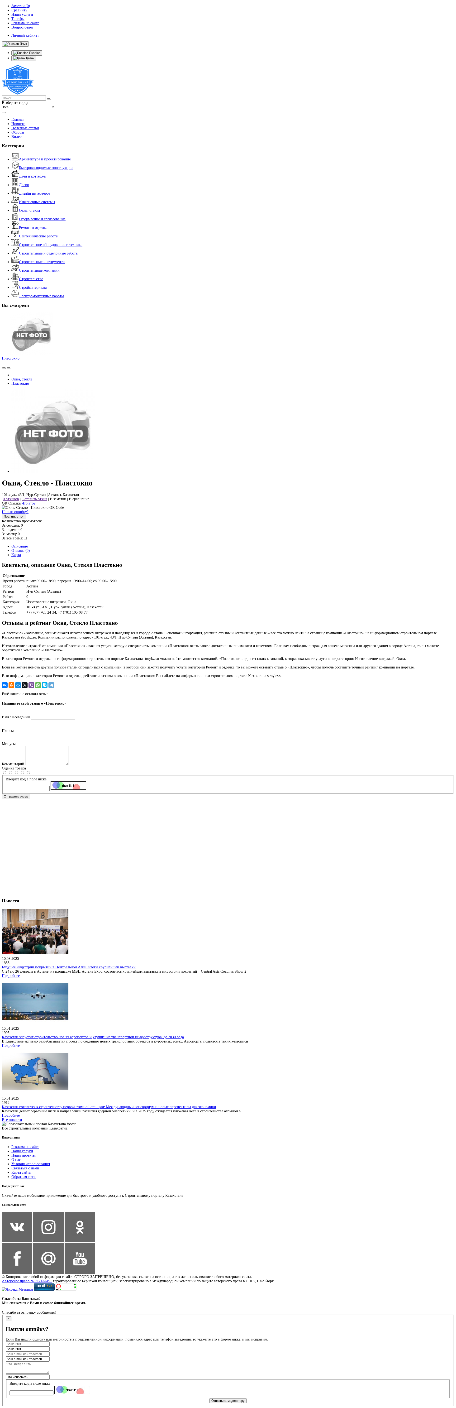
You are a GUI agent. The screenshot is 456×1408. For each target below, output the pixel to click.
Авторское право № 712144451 (27, 1281)
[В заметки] (8, 368)
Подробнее (11, 976)
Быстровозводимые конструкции (46, 168)
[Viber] (31, 685)
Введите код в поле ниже (26, 779)
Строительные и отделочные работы (48, 253)
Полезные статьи (25, 128)
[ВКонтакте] (5, 685)
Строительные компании (39, 270)
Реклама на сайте (25, 1147)
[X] (25, 685)
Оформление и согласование (42, 219)
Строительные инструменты (42, 262)
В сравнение (79, 499)
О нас (16, 1160)
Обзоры (17, 132)
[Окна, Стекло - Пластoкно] (53, 471)
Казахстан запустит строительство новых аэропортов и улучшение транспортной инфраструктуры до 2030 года (93, 1037)
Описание (19, 546)
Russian (34, 53)
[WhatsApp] (38, 685)
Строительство (31, 279)
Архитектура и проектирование (45, 159)
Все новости (12, 1120)
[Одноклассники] (11, 685)
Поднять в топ (14, 516)
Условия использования (30, 1164)
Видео (16, 137)
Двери (24, 185)
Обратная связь (23, 1177)
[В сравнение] (4, 368)
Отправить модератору (228, 1401)
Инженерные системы (37, 202)
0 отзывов (11, 499)
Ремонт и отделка (33, 228)
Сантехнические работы (38, 236)
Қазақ (29, 58)
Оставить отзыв (34, 499)
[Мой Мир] (18, 685)
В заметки (58, 499)
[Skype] (45, 685)
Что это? (28, 503)
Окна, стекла (29, 210)
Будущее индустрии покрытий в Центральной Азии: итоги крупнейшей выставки (69, 967)
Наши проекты (23, 1155)
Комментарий (13, 764)
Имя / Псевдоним (16, 717)
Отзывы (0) (20, 550)
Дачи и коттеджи (32, 176)
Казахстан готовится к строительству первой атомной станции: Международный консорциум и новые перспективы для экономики (109, 1107)
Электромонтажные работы (41, 296)
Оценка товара (14, 768)
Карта (16, 555)
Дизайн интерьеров (35, 193)
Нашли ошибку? (15, 512)
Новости (18, 124)
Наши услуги (22, 1151)
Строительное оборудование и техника (50, 245)
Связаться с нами (25, 1168)
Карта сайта (21, 1172)
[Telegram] (51, 685)
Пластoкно (10, 358)
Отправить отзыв (16, 796)
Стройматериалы (33, 287)
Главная (17, 119)
